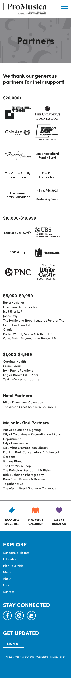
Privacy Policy (57, 656)
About (7, 578)
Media (7, 572)
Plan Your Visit (13, 565)
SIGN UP (14, 643)
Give (6, 585)
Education (10, 559)
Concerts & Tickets (16, 552)
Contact (8, 591)
